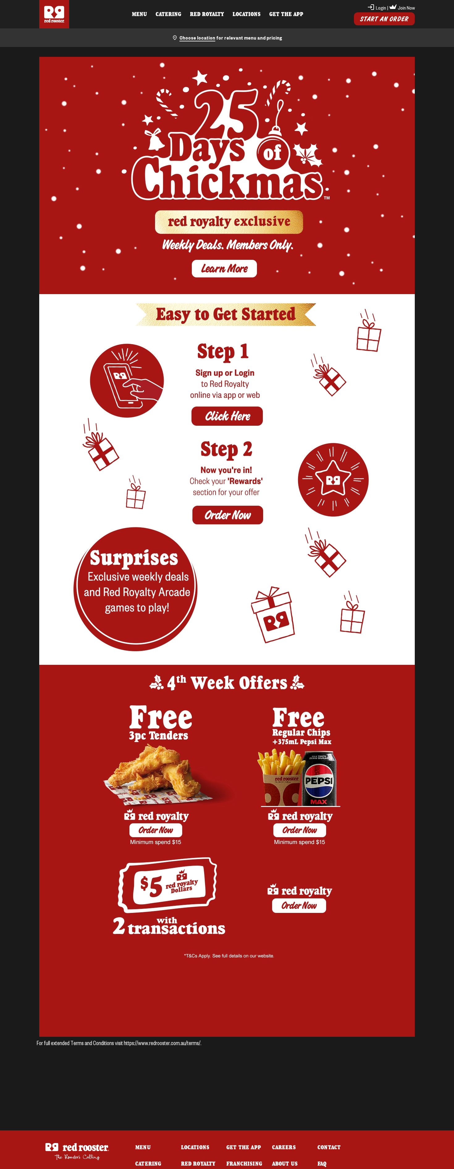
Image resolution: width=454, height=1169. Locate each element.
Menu (139, 14)
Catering (168, 14)
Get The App (286, 14)
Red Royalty (207, 14)
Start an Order (384, 19)
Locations (247, 14)
